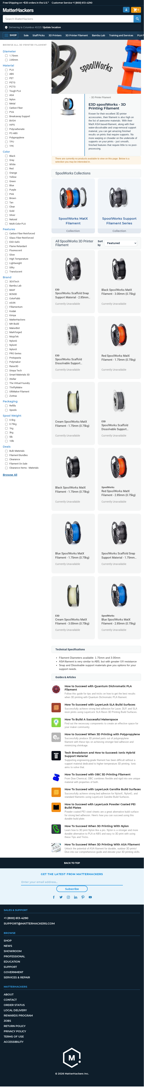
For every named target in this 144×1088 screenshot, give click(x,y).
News (8, 946)
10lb (11, 441)
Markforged (15, 332)
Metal (12, 103)
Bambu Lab (98, 35)
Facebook (53, 897)
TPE (11, 146)
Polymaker (15, 361)
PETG (12, 82)
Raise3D (13, 366)
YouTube (90, 897)
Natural (13, 219)
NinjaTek (14, 336)
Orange (13, 172)
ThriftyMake (15, 387)
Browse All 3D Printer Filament (25, 45)
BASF (12, 290)
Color (6, 151)
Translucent (15, 271)
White (12, 164)
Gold (11, 211)
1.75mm (13, 55)
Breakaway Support (19, 116)
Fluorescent (15, 250)
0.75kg (12, 424)
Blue (11, 185)
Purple (12, 189)
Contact (10, 999)
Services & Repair (17, 977)
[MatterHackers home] (18, 10)
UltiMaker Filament (19, 391)
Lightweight (15, 263)
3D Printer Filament (77, 35)
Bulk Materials (17, 450)
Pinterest (83, 897)
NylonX (13, 349)
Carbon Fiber (16, 107)
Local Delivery (15, 1010)
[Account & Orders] (126, 10)
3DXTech (14, 281)
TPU (11, 141)
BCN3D (13, 294)
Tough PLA (15, 91)
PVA (11, 112)
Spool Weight (12, 415)
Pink (11, 194)
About (8, 994)
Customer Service (62, 2)
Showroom (13, 951)
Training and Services (121, 35)
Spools (13, 410)
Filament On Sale (18, 463)
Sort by (100, 243)
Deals (6, 446)
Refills (12, 405)
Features (9, 229)
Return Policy (14, 1026)
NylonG (13, 340)
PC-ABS (13, 133)
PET (11, 78)
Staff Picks (39, 35)
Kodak (12, 311)
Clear (12, 206)
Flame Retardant (18, 246)
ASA (11, 95)
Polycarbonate (17, 129)
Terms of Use (14, 1036)
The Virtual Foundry (19, 383)
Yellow (12, 177)
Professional (14, 956)
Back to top (72, 863)
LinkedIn (75, 897)
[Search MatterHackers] (137, 19)
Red (11, 168)
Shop (8, 940)
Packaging (10, 401)
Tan (11, 202)
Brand (7, 277)
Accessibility (13, 1042)
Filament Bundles (18, 455)
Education (12, 961)
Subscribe (72, 889)
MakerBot (14, 328)
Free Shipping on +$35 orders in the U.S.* (26, 2)
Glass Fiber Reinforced (21, 237)
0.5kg (12, 419)
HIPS (12, 124)
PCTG (12, 86)
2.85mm (13, 59)
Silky (11, 267)
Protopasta (15, 357)
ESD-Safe (14, 242)
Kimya (12, 315)
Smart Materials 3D (19, 374)
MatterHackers (17, 319)
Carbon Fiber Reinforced (22, 233)
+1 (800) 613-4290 (82, 2)
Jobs (7, 1020)
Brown (12, 198)
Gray (11, 160)
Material (8, 65)
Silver (12, 215)
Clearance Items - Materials (24, 467)
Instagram (68, 897)
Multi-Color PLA (17, 223)
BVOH (12, 120)
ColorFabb (14, 298)
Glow (12, 254)
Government (13, 972)
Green (12, 181)
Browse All (10, 475)
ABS (11, 73)
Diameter (9, 51)
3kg (11, 432)
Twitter (61, 897)
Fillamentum (15, 306)
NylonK (13, 345)
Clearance (14, 459)
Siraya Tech (15, 370)
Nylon (12, 99)
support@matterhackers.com (29, 923)
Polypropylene (16, 137)
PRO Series (15, 353)
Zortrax (13, 395)
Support (10, 967)
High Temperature (18, 258)
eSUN (12, 302)
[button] (72, 27)
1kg (11, 428)
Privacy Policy (15, 1031)
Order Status (14, 1005)
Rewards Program (18, 1015)
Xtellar (12, 379)
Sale (26, 35)
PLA (11, 69)
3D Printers (55, 35)
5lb (11, 436)
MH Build (14, 323)
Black (12, 156)
